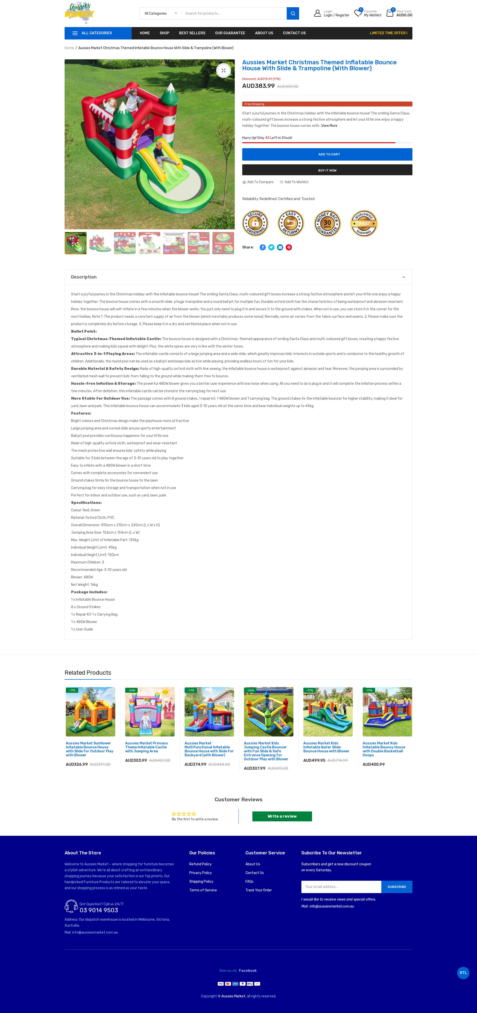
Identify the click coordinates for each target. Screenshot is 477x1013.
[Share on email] (280, 247)
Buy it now (327, 170)
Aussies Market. (233, 996)
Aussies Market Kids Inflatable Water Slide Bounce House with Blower (326, 747)
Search (293, 13)
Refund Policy (200, 864)
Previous (74, 236)
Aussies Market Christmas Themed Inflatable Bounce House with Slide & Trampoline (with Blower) (319, 65)
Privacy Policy (200, 873)
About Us (252, 864)
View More (329, 126)
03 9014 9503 (99, 910)
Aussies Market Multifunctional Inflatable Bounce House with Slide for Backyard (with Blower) (209, 749)
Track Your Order (258, 890)
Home (69, 48)
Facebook (248, 971)
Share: (248, 247)
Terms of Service (203, 890)
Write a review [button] (282, 816)
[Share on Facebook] (263, 247)
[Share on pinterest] (289, 247)
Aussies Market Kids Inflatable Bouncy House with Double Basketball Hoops (384, 749)
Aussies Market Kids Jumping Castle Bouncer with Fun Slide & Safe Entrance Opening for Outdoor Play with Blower (266, 751)
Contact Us (254, 873)
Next (226, 236)
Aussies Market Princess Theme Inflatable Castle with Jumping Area (146, 747)
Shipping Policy (201, 881)
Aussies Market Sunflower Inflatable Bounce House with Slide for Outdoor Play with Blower (89, 749)
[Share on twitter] (271, 247)
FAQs (249, 881)
